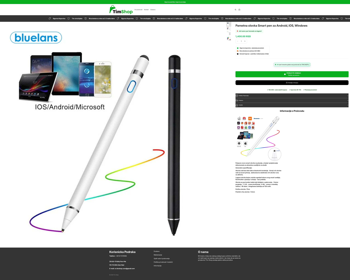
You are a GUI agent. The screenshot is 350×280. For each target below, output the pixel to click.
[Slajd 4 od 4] (229, 38)
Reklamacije (158, 255)
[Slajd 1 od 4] (229, 24)
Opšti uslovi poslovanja (162, 258)
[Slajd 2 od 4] (229, 29)
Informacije (157, 266)
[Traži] (236, 10)
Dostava (241, 100)
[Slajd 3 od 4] (229, 34)
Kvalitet (241, 105)
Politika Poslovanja (244, 95)
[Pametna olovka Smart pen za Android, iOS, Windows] (259, 138)
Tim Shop (116, 275)
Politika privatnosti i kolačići (163, 262)
